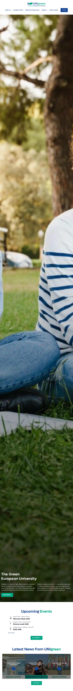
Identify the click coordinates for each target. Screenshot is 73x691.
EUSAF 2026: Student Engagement (13, 663)
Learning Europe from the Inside (59, 663)
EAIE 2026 (17, 629)
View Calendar (11, 632)
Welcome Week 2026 (21, 619)
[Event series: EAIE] (32, 627)
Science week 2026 (21, 624)
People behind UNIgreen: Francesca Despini (36, 663)
